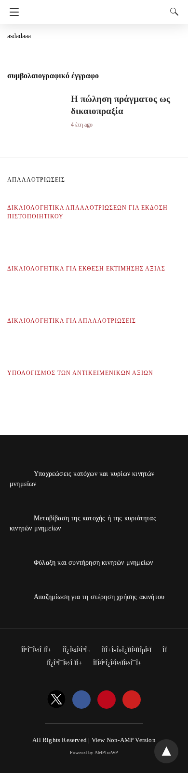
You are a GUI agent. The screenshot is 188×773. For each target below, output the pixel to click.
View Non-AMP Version (124, 740)
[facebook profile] (81, 700)
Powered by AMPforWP (94, 752)
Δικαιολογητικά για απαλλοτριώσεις (71, 320)
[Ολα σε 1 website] (96, 8)
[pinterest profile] (106, 700)
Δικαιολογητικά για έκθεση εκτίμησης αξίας (86, 268)
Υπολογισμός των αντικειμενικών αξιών (80, 373)
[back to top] (166, 751)
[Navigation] (12, 12)
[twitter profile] (56, 700)
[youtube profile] (131, 700)
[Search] (172, 11)
